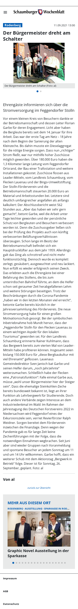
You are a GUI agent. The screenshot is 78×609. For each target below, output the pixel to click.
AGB (5, 591)
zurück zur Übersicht (39, 487)
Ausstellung (34, 508)
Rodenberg (13, 25)
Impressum (10, 578)
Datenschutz (11, 604)
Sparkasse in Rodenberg (60, 508)
